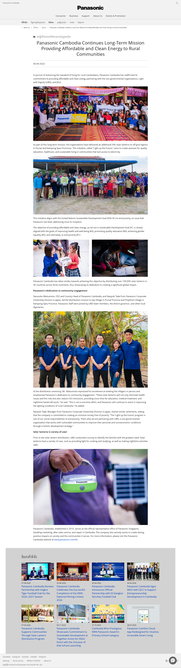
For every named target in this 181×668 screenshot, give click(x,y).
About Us (26, 27)
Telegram (42, 657)
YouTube (25, 657)
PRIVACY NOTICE (33, 661)
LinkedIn (33, 657)
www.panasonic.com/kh (66, 539)
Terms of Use (18, 661)
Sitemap (6, 661)
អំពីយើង (24, 22)
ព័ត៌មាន (35, 27)
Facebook (6, 657)
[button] (173, 660)
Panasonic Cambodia (11, 3)
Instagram (16, 657)
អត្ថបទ (44, 27)
